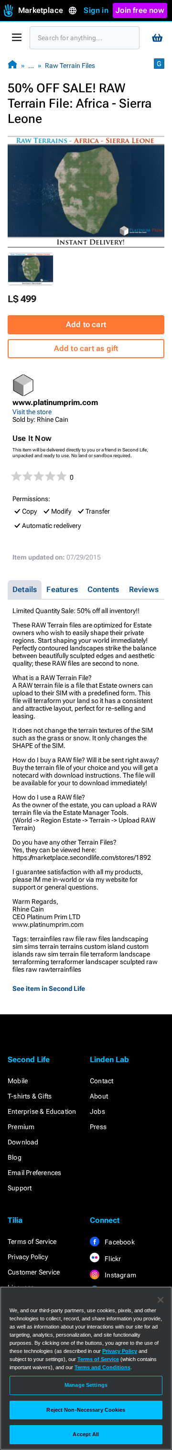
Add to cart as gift (86, 348)
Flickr (112, 1259)
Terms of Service (32, 1241)
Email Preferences (34, 1172)
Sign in (96, 10)
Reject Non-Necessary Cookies (85, 1410)
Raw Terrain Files (70, 65)
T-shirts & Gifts (30, 1096)
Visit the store (32, 412)
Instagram (119, 1275)
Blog (15, 1157)
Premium (21, 1127)
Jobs (97, 1111)
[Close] (160, 1299)
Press (98, 1127)
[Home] (12, 65)
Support (20, 1188)
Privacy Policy (28, 1257)
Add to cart (86, 324)
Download (23, 1142)
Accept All (86, 1434)
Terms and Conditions (102, 1367)
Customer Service (34, 1272)
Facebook (119, 1242)
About (99, 1096)
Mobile (18, 1081)
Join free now (140, 10)
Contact (101, 1081)
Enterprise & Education (42, 1111)
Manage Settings (86, 1385)
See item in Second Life (48, 988)
